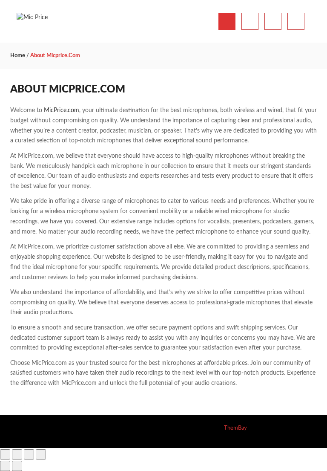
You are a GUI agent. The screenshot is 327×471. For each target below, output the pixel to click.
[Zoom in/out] (5, 454)
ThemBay (235, 428)
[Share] (29, 454)
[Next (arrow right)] (17, 466)
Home (17, 55)
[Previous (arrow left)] (5, 466)
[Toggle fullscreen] (17, 454)
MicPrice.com (61, 110)
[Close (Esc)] (41, 454)
